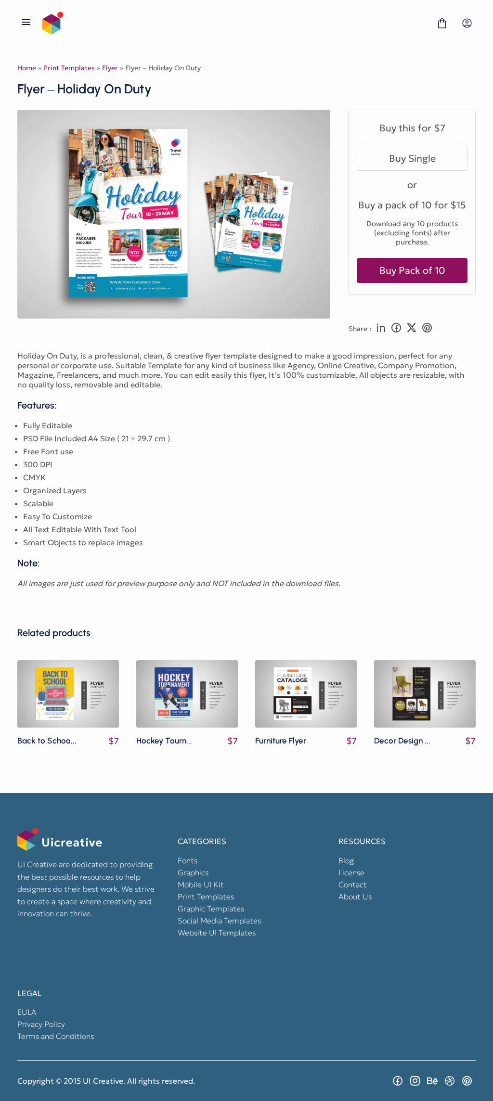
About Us (355, 896)
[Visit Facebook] (397, 1080)
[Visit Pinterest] (467, 1080)
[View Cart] (442, 23)
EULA (27, 1012)
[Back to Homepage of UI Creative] (234, 23)
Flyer (110, 68)
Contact (352, 884)
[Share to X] (411, 328)
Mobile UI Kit (201, 884)
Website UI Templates (217, 932)
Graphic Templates (211, 908)
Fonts (187, 860)
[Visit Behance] (432, 1080)
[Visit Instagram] (415, 1080)
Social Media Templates (219, 920)
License (351, 872)
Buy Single (412, 158)
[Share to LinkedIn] (381, 328)
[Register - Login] (467, 23)
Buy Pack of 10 (412, 270)
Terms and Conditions (55, 1036)
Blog (346, 860)
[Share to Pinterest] (427, 328)
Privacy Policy (41, 1024)
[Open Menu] (26, 23)
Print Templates (69, 68)
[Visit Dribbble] (449, 1080)
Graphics (193, 872)
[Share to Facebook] (396, 328)
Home (26, 68)
